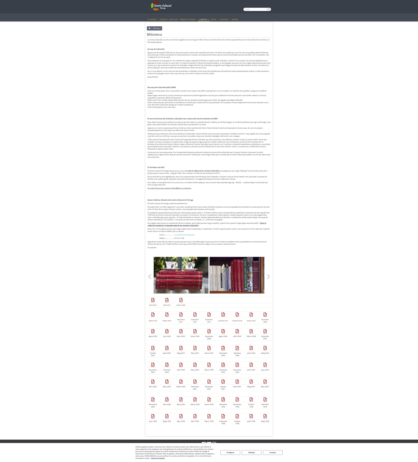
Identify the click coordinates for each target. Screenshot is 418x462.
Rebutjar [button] (251, 452)
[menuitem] (152, 19)
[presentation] (150, 276)
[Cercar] (269, 9)
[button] (161, 6)
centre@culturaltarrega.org (184, 235)
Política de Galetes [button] (158, 458)
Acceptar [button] (273, 452)
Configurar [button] (230, 452)
